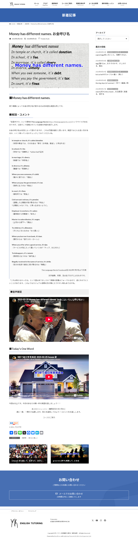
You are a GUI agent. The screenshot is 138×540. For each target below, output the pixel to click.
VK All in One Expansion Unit (83, 536)
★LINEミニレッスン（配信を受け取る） (49, 409)
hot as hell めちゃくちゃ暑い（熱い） (110, 74)
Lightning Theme (68, 536)
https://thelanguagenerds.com (60, 122)
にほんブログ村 (15, 427)
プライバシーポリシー (17, 511)
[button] (69, 495)
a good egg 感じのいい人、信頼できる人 (111, 55)
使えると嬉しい (33, 438)
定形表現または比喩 (113, 52)
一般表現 (23, 438)
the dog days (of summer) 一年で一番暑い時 (112, 83)
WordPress (57, 536)
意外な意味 (116, 60)
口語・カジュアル (123, 52)
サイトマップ (32, 511)
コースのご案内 (49, 417)
